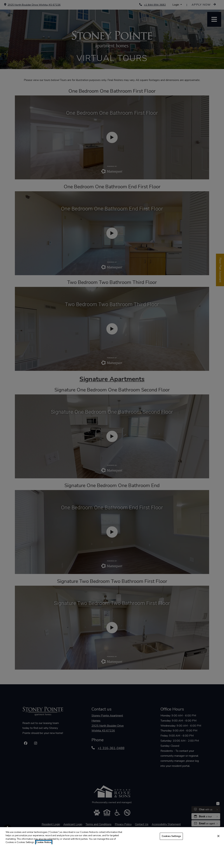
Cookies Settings (171, 836)
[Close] (218, 836)
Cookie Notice (43, 842)
